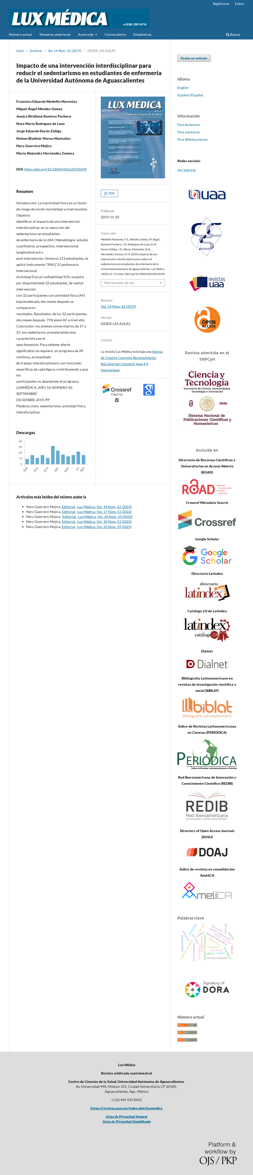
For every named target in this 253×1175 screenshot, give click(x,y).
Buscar (235, 34)
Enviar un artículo (194, 58)
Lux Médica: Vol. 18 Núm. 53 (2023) (104, 521)
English (183, 87)
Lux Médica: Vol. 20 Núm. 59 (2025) (104, 527)
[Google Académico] (207, 564)
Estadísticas (142, 34)
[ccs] (207, 257)
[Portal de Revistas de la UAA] (207, 283)
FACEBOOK (186, 170)
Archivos (36, 51)
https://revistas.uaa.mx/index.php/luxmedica (126, 1108)
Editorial (69, 507)
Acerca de (86, 34)
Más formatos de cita (119, 283)
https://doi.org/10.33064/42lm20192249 (55, 169)
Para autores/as (188, 132)
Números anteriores (55, 34)
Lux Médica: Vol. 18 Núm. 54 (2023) (105, 516)
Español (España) (190, 95)
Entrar (239, 4)
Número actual (20, 34)
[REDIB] (207, 821)
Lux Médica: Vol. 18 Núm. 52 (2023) (104, 507)
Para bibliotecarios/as (192, 139)
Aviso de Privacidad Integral (126, 1116)
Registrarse (221, 4)
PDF (111, 193)
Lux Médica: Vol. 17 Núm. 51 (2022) (104, 512)
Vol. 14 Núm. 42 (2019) (65, 51)
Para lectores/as (188, 125)
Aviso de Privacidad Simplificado (127, 1121)
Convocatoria (115, 34)
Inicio (20, 51)
